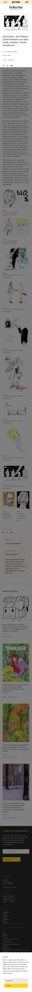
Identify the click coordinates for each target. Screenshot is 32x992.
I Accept (8, 985)
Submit (5, 935)
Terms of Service (8, 942)
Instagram (6, 912)
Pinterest (5, 923)
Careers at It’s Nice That (10, 939)
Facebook (6, 919)
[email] (11, 65)
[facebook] (3, 65)
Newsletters (6, 948)
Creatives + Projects (9, 897)
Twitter (5, 921)
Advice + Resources (9, 899)
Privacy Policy (7, 940)
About (4, 933)
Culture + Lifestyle (8, 901)
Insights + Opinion (8, 896)
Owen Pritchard (12, 51)
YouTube (5, 917)
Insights (5, 946)
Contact (5, 937)
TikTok (5, 913)
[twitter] (7, 65)
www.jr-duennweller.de (13, 543)
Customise (9, 980)
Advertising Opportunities (11, 944)
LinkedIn (5, 915)
